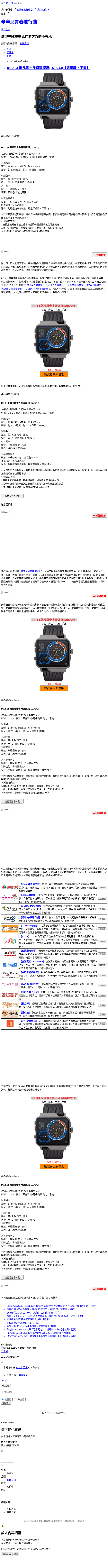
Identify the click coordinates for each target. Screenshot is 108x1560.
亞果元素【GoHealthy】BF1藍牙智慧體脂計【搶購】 (33, 1326)
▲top (3, 1380)
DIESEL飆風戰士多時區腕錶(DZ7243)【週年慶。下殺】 (48, 68)
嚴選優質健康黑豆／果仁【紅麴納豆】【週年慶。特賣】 (34, 1312)
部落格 (10, 52)
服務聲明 (80, 1521)
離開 (16, 1554)
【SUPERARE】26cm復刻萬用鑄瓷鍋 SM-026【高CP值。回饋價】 (39, 1333)
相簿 (9, 49)
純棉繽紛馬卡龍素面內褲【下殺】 (23, 1323)
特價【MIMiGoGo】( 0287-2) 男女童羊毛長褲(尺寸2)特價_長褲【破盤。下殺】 (45, 1316)
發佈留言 (6, 1403)
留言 (25, 1367)
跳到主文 (5, 29)
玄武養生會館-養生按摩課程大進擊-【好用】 (29, 1319)
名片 (9, 56)
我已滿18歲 (7, 1554)
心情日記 (24, 43)
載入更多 (6, 1386)
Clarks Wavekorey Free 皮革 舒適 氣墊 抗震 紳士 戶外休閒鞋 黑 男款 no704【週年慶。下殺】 (52, 1306)
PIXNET (33, 1521)
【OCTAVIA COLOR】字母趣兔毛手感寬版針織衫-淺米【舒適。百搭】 (42, 1336)
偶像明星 (23, 1375)
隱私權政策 (69, 1521)
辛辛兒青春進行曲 (19, 21)
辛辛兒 (4, 1351)
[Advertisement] (54, 544)
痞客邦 (19, 1367)
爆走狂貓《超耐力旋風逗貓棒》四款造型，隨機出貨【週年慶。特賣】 (41, 1309)
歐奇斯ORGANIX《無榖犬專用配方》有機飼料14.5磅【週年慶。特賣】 (42, 1329)
